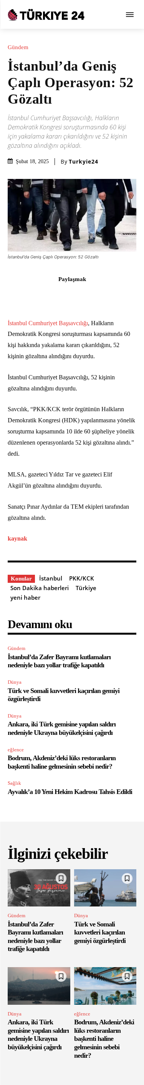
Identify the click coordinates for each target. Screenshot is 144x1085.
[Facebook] (28, 296)
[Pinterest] (63, 296)
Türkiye (86, 588)
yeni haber (25, 597)
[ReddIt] (98, 296)
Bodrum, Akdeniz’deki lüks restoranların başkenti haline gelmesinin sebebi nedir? (62, 762)
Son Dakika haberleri (39, 588)
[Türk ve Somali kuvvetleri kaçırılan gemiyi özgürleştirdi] (105, 888)
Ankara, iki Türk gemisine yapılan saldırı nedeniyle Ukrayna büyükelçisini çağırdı (62, 728)
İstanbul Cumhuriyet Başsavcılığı (48, 323)
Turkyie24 (83, 161)
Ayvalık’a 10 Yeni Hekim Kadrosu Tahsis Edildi (70, 792)
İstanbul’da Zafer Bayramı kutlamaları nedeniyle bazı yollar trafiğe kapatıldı (59, 661)
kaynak (17, 538)
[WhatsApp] (81, 296)
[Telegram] (116, 296)
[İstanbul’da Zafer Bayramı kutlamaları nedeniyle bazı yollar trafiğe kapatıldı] (39, 888)
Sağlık (14, 783)
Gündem (18, 47)
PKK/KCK (81, 578)
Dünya (15, 682)
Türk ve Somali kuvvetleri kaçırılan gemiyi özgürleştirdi (100, 932)
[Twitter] (45, 296)
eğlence (16, 750)
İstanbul (50, 578)
